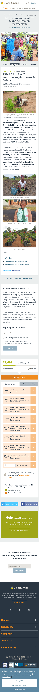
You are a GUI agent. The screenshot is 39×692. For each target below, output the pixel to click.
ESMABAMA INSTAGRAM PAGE (17, 264)
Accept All (19, 681)
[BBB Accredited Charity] (19, 665)
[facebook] (10, 610)
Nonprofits (19, 8)
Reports (14, 64)
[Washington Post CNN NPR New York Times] (19, 658)
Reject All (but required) (19, 685)
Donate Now (19, 377)
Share (33, 64)
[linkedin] (29, 610)
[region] (19, 680)
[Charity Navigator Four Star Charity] (5, 665)
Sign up (10, 348)
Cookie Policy (6, 677)
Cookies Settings (19, 689)
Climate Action (8, 15)
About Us (6, 640)
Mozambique (20, 15)
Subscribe (19, 570)
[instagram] (19, 610)
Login (33, 3)
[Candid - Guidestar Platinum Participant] (12, 665)
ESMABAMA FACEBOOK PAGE (16, 261)
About (13, 8)
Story (5, 64)
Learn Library (9, 647)
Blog (33, 8)
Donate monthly (29, 384)
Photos (24, 64)
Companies (27, 8)
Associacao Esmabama (21, 27)
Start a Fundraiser (19, 530)
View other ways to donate (19, 476)
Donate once (10, 384)
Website (8, 258)
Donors (5, 620)
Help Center (19, 603)
